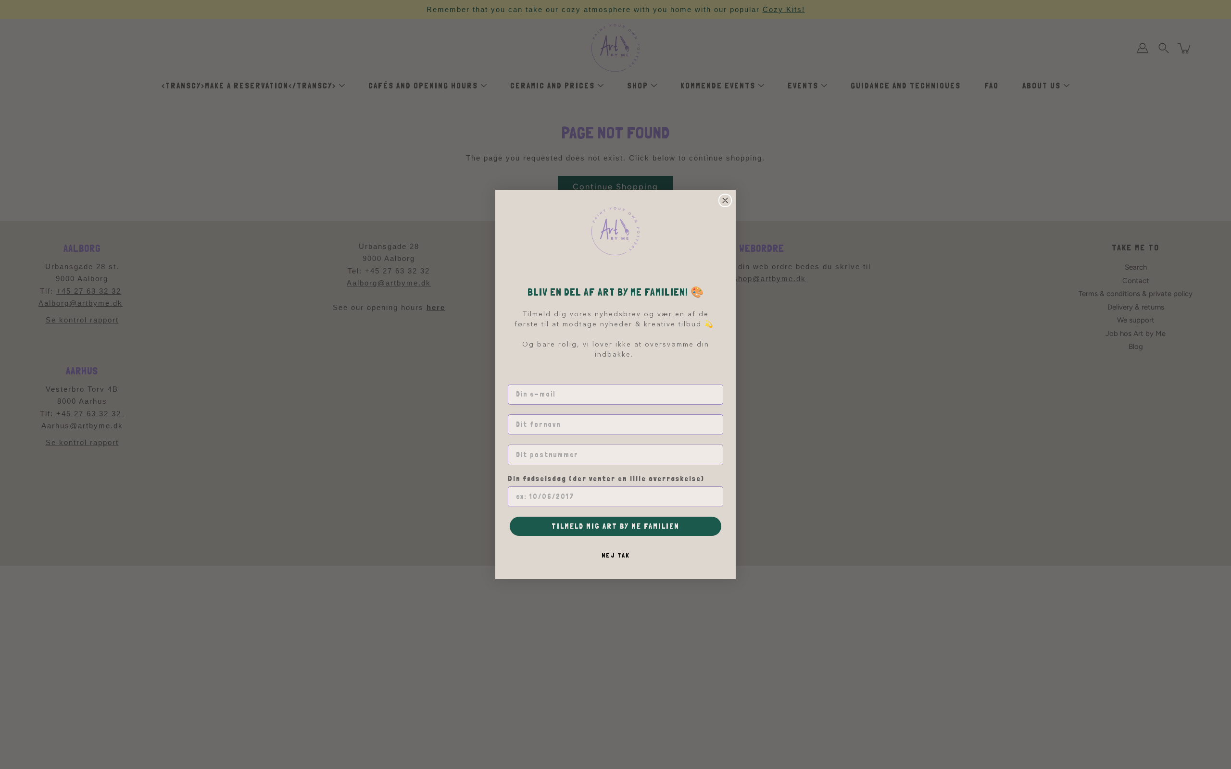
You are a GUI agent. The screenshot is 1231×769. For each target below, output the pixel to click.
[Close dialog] (725, 200)
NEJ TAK (616, 555)
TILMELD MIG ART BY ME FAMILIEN (615, 526)
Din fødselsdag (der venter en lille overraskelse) (606, 479)
